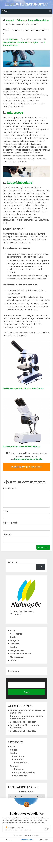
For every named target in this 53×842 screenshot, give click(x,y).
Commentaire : (9, 488)
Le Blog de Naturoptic (26, 4)
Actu (12, 630)
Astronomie (16, 634)
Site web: (7, 534)
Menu (4, 11)
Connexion (13, 671)
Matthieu (13, 39)
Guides (13, 637)
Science (14, 660)
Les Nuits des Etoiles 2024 (23, 731)
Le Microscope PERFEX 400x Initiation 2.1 (23, 388)
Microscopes (31, 42)
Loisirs (13, 647)
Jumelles (14, 644)
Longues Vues (17, 650)
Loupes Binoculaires (13, 42)
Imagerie (14, 640)
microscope (15, 112)
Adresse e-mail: (10, 523)
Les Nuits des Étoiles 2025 (23, 722)
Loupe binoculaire (19, 182)
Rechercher (13, 562)
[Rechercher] (40, 567)
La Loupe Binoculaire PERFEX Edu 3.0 (21, 446)
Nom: (5, 511)
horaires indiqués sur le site (28, 459)
